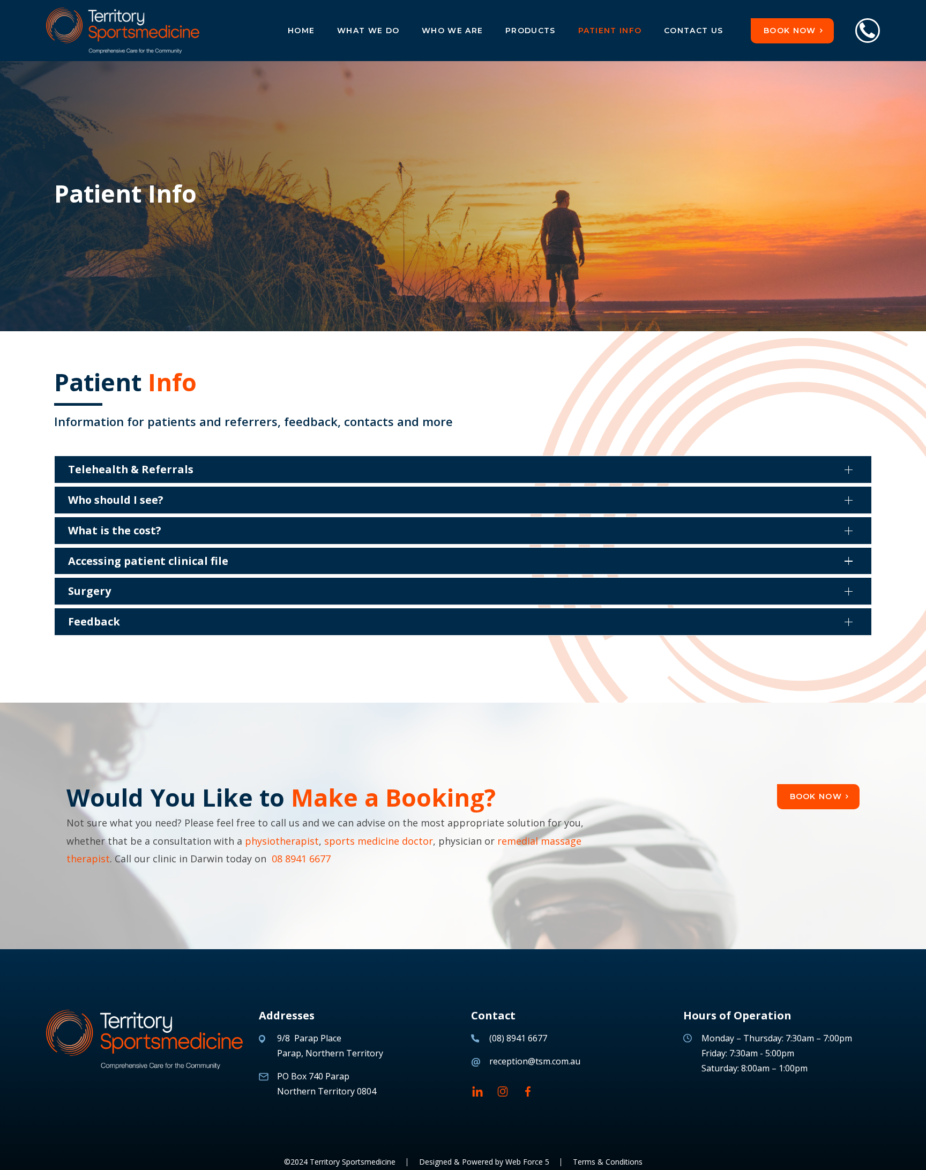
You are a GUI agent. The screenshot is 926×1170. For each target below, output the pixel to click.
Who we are (452, 30)
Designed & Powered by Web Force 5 (484, 1162)
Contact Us (693, 30)
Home (301, 30)
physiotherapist (282, 840)
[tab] (463, 469)
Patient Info (610, 30)
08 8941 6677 (301, 858)
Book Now (816, 796)
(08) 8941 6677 (518, 1038)
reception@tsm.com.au (534, 1061)
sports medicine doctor (378, 840)
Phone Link (867, 30)
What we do (368, 30)
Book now (790, 30)
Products (530, 30)
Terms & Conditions (608, 1162)
